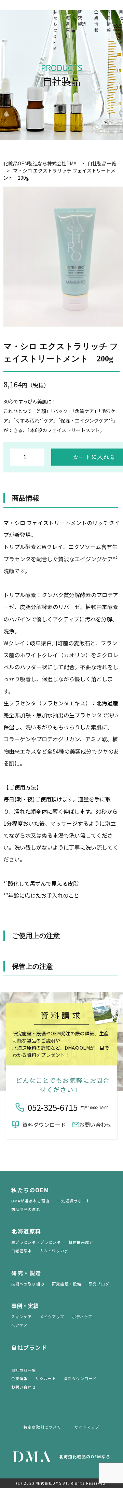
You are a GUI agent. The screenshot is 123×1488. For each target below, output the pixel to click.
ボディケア (82, 1316)
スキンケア (21, 1316)
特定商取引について (42, 1427)
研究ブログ (98, 1283)
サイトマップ (86, 1427)
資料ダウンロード (44, 1124)
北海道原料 (68, 24)
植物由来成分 (81, 1242)
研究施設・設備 (66, 1283)
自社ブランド (121, 27)
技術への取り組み (27, 1283)
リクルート (46, 1378)
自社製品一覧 (101, 163)
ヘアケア (19, 1325)
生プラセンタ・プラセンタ (36, 1242)
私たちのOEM (55, 30)
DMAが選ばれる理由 (30, 1200)
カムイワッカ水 (54, 1250)
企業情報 (96, 21)
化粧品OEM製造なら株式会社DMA (40, 163)
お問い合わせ (95, 1124)
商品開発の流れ (25, 1209)
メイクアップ (52, 1316)
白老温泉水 (21, 1250)
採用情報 (109, 21)
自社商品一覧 (23, 1370)
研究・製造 (82, 18)
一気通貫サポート (73, 1200)
